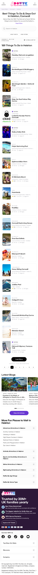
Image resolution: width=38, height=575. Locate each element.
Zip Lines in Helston (9, 445)
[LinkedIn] (9, 537)
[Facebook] (3, 537)
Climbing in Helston (9, 434)
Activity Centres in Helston (11, 432)
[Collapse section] (33, 428)
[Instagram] (21, 537)
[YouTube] (28, 537)
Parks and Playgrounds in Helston (14, 442)
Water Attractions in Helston (12, 464)
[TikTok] (15, 537)
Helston (19, 9)
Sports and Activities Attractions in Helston (15, 457)
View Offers (24, 34)
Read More (19, 23)
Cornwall (12, 9)
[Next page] (33, 367)
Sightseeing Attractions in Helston (14, 470)
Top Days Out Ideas (9, 543)
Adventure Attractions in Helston (14, 428)
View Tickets (14, 34)
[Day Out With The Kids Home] (19, 4)
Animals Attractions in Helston (13, 451)
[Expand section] (33, 451)
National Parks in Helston (11, 440)
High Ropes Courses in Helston (13, 437)
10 (29, 367)
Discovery (6, 550)
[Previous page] (4, 367)
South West (5, 9)
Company (6, 557)
